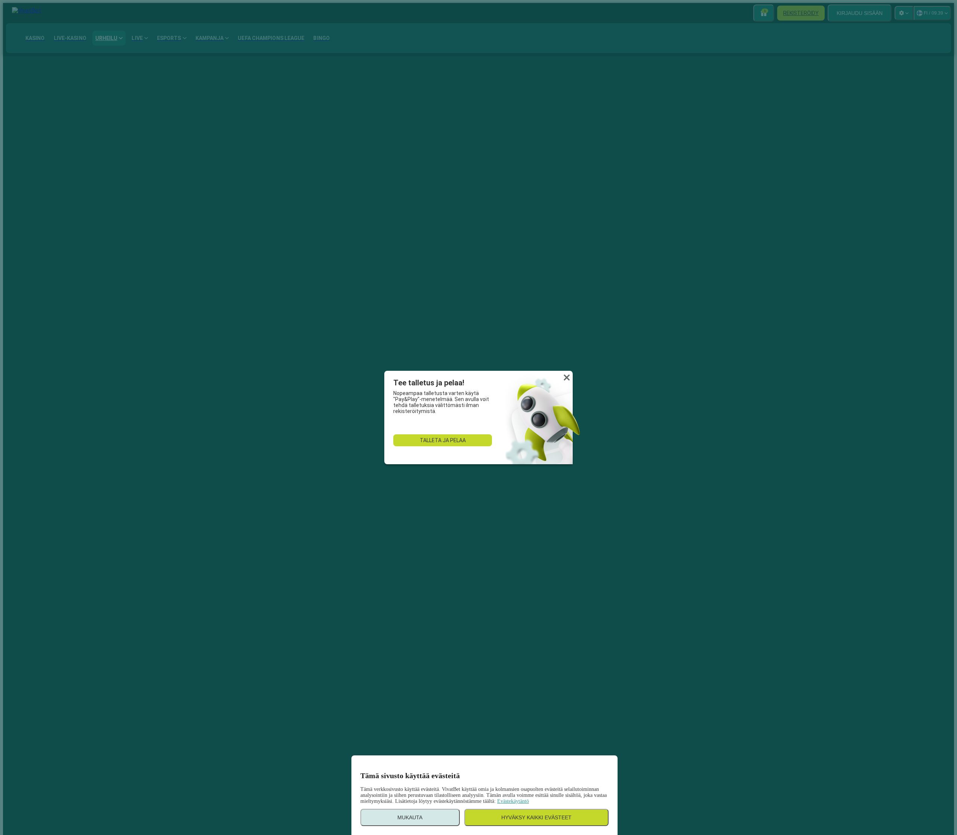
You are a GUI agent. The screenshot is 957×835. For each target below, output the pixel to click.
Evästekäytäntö (513, 801)
